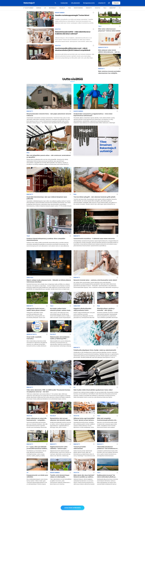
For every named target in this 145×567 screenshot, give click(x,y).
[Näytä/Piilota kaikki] (120, 8)
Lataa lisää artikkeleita (72, 508)
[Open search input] (55, 3)
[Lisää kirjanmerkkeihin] (120, 26)
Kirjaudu (116, 3)
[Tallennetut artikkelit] (108, 3)
